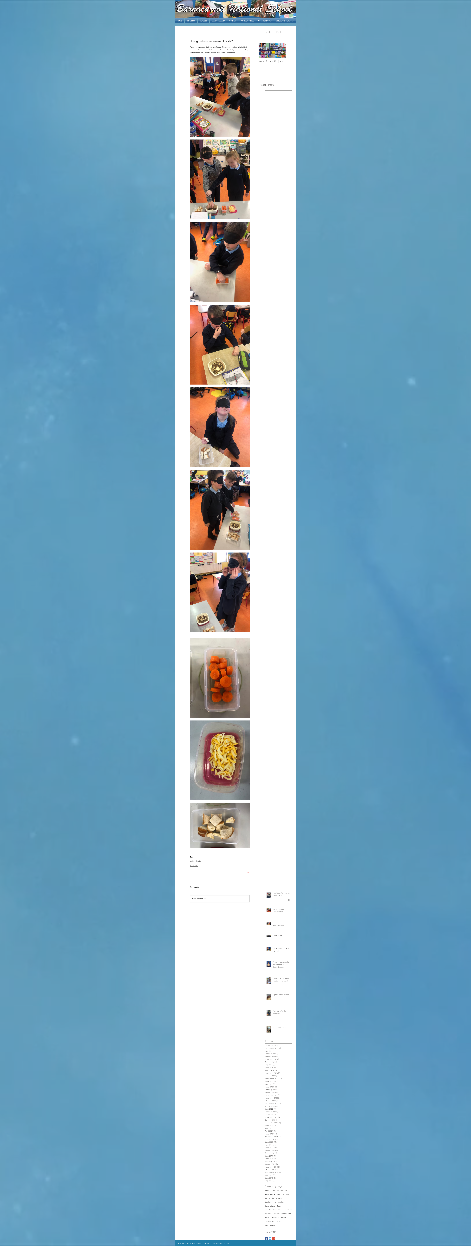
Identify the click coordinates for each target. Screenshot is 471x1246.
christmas (268, 1214)
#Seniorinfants (270, 1191)
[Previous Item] (262, 50)
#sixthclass (269, 1202)
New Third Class (271, 1210)
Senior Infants (287, 1210)
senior (278, 1222)
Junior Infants (270, 1206)
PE (279, 1210)
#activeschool (282, 1191)
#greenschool (279, 1194)
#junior (199, 861)
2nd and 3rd (194, 866)
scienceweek (269, 1222)
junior (192, 861)
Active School (279, 1202)
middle (283, 1218)
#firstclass (269, 1194)
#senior (267, 1198)
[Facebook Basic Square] (266, 1238)
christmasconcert (280, 1214)
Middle (278, 1206)
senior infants (270, 1226)
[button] (247, 20)
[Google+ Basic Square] (273, 1238)
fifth (289, 1214)
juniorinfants (275, 1218)
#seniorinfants (277, 1198)
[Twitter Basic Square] (270, 1238)
